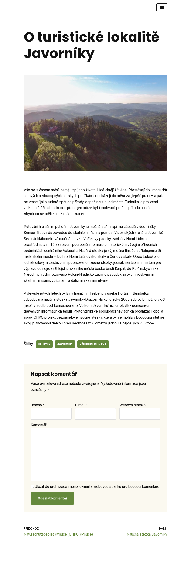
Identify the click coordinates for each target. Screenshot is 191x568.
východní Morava (93, 344)
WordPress (57, 563)
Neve (28, 563)
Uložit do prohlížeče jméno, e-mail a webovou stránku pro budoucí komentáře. (97, 486)
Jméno (37, 405)
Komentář (40, 425)
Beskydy (44, 344)
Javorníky (65, 344)
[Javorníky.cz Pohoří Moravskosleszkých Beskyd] (38, 7)
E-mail (81, 405)
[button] (161, 7)
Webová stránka (132, 405)
